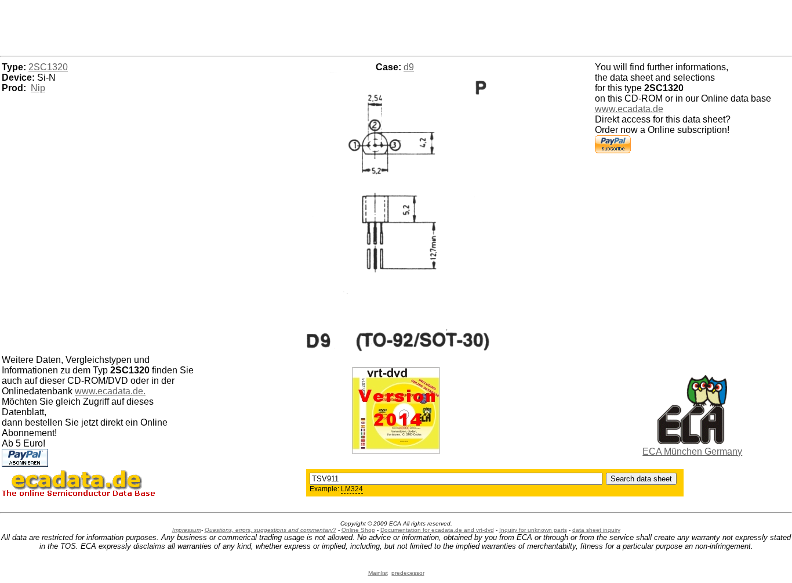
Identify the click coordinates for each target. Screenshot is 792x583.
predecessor (407, 573)
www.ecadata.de (629, 109)
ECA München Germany (692, 451)
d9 (409, 67)
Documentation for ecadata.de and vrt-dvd (437, 530)
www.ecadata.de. (110, 391)
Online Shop (358, 530)
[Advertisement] (396, 26)
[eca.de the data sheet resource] (692, 441)
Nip (38, 88)
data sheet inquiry (596, 530)
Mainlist (378, 573)
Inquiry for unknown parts (533, 530)
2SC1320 (48, 67)
